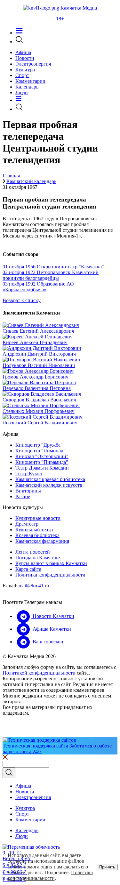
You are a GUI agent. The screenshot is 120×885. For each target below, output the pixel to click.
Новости (24, 58)
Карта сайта (28, 569)
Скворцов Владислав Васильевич (39, 399)
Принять (107, 867)
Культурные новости (37, 518)
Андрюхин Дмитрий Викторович (39, 354)
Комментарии (30, 81)
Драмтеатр (26, 524)
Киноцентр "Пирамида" (41, 462)
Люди (21, 92)
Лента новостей (32, 552)
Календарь (26, 86)
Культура (25, 69)
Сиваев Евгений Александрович (38, 331)
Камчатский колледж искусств (48, 485)
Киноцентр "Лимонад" (40, 450)
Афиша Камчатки (51, 629)
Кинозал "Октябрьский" (41, 456)
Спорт (22, 75)
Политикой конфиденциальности (39, 673)
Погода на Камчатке (37, 557)
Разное (22, 496)
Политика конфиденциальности (50, 574)
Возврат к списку (22, 300)
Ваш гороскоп (47, 641)
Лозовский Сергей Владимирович (40, 422)
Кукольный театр (34, 529)
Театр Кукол (28, 473)
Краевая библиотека (37, 535)
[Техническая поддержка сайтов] (39, 740)
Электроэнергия (33, 64)
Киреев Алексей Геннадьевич (35, 342)
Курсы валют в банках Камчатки (51, 563)
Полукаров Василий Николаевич (39, 365)
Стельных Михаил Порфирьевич (39, 411)
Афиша (23, 52)
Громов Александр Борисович (35, 376)
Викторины (28, 490)
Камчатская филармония (42, 541)
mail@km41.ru (34, 585)
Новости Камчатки (52, 616)
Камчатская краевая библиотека (50, 479)
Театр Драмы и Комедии (42, 468)
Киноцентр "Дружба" (39, 445)
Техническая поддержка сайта (35, 745)
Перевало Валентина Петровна (37, 388)
